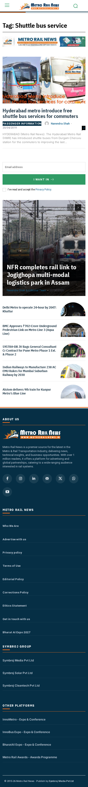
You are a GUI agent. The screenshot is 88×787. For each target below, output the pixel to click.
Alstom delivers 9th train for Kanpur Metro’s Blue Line (27, 391)
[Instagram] (20, 478)
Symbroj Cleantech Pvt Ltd (21, 685)
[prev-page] (70, 207)
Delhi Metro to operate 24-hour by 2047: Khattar (29, 309)
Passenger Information (22, 123)
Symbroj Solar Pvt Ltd (17, 673)
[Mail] (47, 478)
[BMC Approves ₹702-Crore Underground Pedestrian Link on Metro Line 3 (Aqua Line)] (73, 335)
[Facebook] (7, 478)
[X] (60, 478)
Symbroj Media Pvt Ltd (18, 660)
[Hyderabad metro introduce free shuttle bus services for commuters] (44, 81)
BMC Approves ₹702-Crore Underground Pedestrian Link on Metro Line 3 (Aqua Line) (30, 330)
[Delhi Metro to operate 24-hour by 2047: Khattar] (73, 314)
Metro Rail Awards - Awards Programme (30, 757)
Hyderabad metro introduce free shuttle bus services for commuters (40, 113)
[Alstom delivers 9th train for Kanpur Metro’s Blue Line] (73, 397)
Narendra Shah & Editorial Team (26, 290)
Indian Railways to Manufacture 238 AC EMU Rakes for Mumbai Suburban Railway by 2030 (29, 371)
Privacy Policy (43, 189)
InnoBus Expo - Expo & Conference (26, 732)
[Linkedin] (33, 478)
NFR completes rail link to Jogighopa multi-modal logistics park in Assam (41, 274)
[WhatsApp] (73, 478)
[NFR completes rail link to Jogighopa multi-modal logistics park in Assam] (44, 248)
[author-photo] (47, 123)
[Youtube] (7, 492)
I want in (41, 179)
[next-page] (78, 207)
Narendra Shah (60, 123)
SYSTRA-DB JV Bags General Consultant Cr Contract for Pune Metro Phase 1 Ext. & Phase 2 (29, 350)
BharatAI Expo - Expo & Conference (27, 744)
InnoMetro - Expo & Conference (24, 719)
